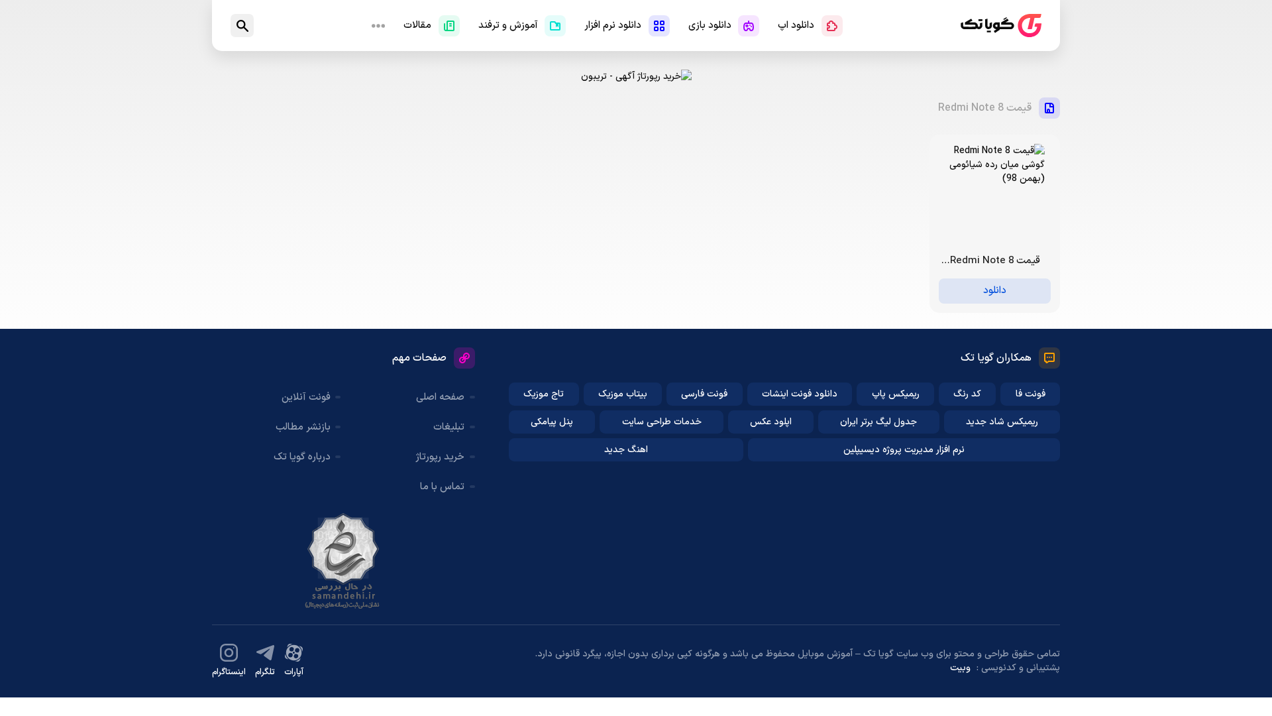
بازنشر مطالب (303, 427)
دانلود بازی (709, 25)
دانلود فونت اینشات (799, 394)
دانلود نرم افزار (612, 25)
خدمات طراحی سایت (662, 422)
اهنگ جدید (626, 450)
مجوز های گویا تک (343, 561)
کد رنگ (967, 394)
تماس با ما (442, 487)
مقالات (417, 25)
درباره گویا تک (302, 457)
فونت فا (1030, 394)
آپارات (293, 672)
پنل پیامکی (552, 422)
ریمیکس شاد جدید (1002, 422)
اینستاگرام (229, 672)
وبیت (960, 668)
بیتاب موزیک (622, 394)
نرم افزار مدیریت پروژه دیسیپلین (904, 450)
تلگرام (265, 672)
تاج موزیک (543, 394)
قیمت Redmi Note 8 (985, 108)
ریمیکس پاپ (896, 394)
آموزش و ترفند (508, 25)
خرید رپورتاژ (439, 457)
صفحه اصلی (440, 397)
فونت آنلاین (306, 397)
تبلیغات (448, 427)
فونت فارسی (704, 394)
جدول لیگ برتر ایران (878, 422)
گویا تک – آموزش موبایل (1001, 25)
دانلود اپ (796, 25)
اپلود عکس (771, 422)
